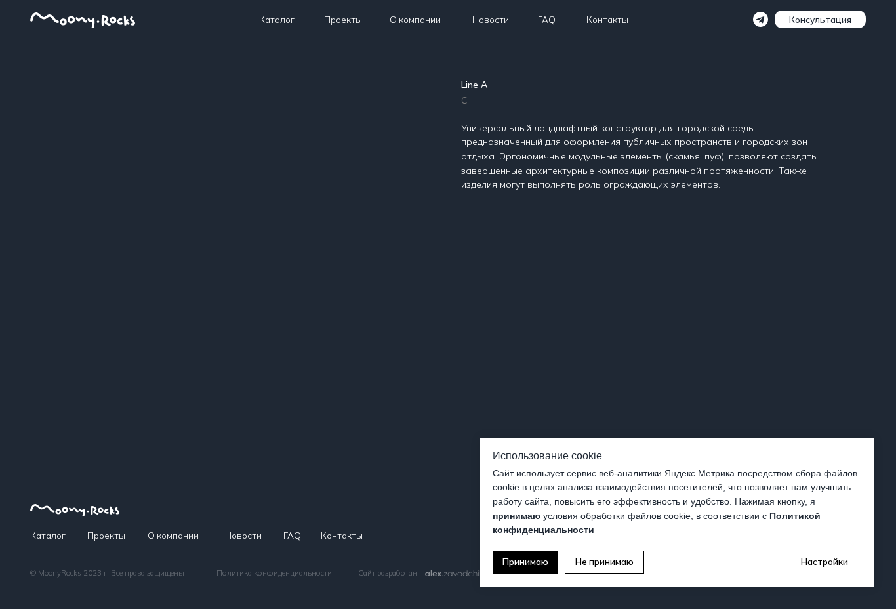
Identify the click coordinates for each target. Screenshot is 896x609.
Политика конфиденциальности (274, 573)
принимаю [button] (516, 516)
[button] (820, 19)
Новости (490, 19)
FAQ (547, 19)
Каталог (277, 19)
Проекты (343, 19)
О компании (415, 19)
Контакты (607, 19)
